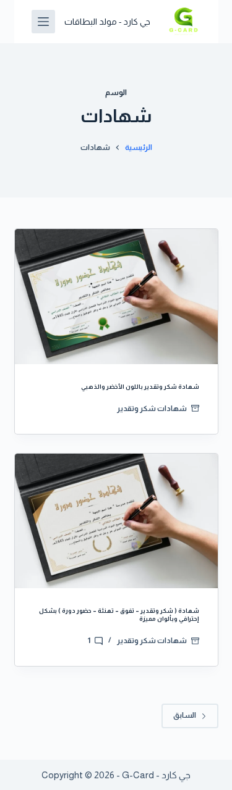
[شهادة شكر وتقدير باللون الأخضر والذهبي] (116, 296)
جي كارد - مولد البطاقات (107, 22)
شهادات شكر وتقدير (152, 408)
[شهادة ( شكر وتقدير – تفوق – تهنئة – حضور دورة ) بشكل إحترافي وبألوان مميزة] (116, 521)
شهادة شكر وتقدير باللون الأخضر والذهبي (140, 386)
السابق (184, 715)
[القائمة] (43, 21)
